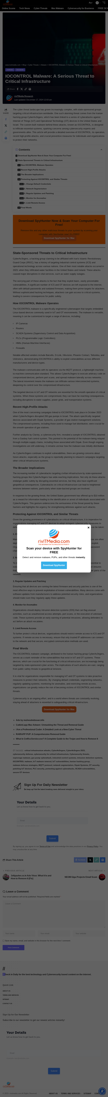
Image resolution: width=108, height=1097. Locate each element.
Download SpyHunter (54, 565)
